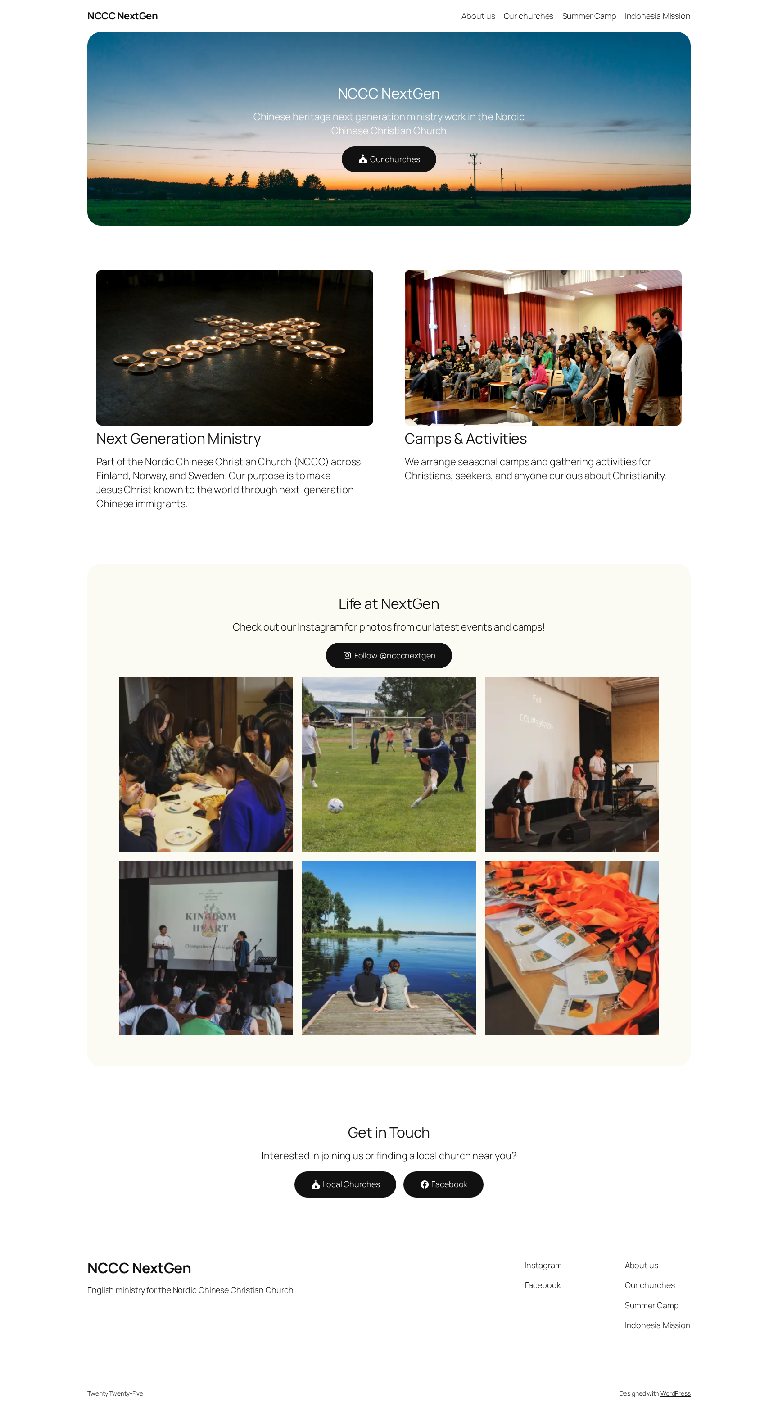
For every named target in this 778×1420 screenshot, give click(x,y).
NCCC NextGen (122, 16)
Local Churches (350, 1184)
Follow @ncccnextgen (394, 655)
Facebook (448, 1184)
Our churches (394, 159)
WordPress (675, 1393)
